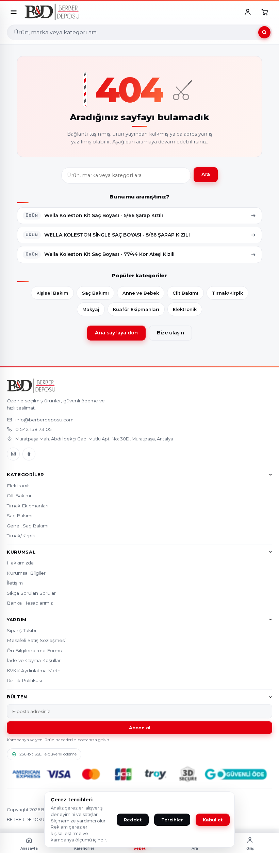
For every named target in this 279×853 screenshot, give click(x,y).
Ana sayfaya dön (116, 333)
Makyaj (90, 309)
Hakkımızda (20, 562)
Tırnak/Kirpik (227, 293)
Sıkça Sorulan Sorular (31, 593)
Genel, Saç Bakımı (27, 525)
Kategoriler (25, 474)
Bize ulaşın (170, 333)
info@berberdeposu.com (44, 419)
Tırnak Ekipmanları (27, 505)
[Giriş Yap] (247, 12)
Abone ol (139, 727)
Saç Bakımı (95, 293)
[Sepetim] (264, 12)
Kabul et (213, 819)
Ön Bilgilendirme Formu (34, 650)
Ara (205, 174)
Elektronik (185, 309)
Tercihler (172, 819)
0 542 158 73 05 (33, 429)
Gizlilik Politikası (24, 680)
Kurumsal (21, 552)
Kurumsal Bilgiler (26, 573)
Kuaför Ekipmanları (136, 309)
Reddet (133, 819)
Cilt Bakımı (185, 293)
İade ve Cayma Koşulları (34, 660)
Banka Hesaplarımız (30, 603)
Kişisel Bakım (52, 293)
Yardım (17, 619)
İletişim (15, 583)
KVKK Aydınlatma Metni (34, 670)
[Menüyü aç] (13, 12)
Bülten (17, 697)
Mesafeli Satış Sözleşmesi (36, 640)
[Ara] (264, 32)
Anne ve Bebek (140, 293)
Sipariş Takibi (21, 630)
